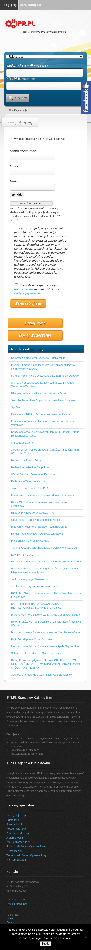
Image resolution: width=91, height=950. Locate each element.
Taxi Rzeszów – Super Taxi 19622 (30, 488)
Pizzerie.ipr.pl (14, 824)
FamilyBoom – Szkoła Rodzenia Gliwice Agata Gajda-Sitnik (45, 646)
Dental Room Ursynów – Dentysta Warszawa (37, 533)
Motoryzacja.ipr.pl (16, 815)
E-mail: (14, 166)
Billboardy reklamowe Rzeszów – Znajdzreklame (39, 526)
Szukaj (11, 65)
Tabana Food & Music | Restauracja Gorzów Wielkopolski (44, 547)
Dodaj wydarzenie (35, 335)
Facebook (12, 922)
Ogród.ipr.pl (13, 820)
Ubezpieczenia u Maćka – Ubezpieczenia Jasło (38, 393)
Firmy (25, 65)
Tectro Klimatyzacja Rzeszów (28, 579)
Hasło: (14, 181)
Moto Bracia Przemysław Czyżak (30, 540)
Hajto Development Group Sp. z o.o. (31, 639)
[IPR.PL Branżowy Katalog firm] (9, 110)
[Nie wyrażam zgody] (86, 937)
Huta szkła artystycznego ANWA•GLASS (34, 512)
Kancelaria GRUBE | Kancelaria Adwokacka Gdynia (40, 414)
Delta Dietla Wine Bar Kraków (28, 481)
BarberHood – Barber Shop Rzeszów (32, 467)
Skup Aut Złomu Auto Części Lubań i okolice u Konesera (43, 400)
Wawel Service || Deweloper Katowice (33, 474)
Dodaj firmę (35, 323)
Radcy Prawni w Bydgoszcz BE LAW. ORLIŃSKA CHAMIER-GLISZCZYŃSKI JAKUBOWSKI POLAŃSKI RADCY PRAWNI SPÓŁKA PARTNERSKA (45, 664)
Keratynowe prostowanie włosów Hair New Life (38, 358)
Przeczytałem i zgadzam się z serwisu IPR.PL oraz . (37, 289)
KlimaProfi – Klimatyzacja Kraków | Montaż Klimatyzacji (42, 495)
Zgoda (45, 943)
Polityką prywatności (27, 293)
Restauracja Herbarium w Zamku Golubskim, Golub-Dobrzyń (46, 561)
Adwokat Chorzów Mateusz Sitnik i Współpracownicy (41, 674)
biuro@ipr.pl (21, 904)
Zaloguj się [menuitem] (9, 5)
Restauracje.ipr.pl (16, 828)
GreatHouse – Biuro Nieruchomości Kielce (35, 519)
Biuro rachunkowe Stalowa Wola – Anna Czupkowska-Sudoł (45, 614)
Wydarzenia (41, 65)
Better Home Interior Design (27, 460)
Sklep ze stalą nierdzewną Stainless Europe (36, 653)
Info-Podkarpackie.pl (18, 842)
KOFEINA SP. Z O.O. (22, 554)
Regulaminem (23, 289)
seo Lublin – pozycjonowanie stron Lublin (35, 586)
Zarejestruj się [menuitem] (30, 5)
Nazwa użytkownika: (23, 151)
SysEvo (15, 407)
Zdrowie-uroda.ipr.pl (17, 833)
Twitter (10, 918)
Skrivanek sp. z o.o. (22, 442)
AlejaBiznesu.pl (15, 837)
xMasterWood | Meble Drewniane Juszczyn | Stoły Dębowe (45, 375)
